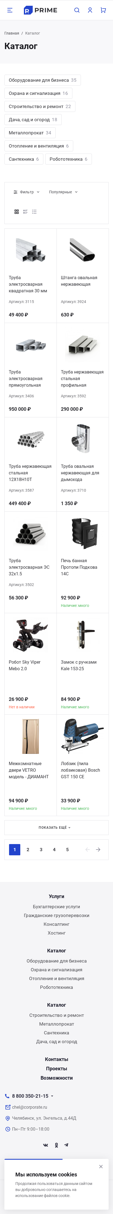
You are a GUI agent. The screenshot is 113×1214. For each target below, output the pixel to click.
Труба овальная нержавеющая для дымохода (80, 473)
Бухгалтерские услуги (56, 906)
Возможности (57, 1078)
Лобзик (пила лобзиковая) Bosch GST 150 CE (80, 770)
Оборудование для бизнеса (43, 80)
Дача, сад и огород (33, 119)
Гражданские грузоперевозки (56, 915)
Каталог (56, 950)
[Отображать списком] (25, 211)
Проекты (56, 1068)
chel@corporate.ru (29, 1107)
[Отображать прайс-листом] (34, 211)
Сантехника (24, 159)
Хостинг (57, 933)
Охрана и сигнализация (38, 93)
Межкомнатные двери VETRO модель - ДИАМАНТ (29, 770)
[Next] (98, 849)
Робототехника (68, 159)
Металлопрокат (30, 132)
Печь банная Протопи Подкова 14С (79, 567)
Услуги (56, 896)
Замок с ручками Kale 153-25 (79, 665)
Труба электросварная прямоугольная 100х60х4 (26, 379)
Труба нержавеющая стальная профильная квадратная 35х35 (82, 379)
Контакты (56, 1059)
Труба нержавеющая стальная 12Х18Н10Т (30, 473)
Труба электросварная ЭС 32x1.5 (29, 567)
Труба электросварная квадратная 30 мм (28, 284)
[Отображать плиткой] (16, 211)
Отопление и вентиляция (39, 146)
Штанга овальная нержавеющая (79, 281)
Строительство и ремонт (40, 106)
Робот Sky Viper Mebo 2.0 (24, 665)
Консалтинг (56, 924)
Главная (11, 33)
